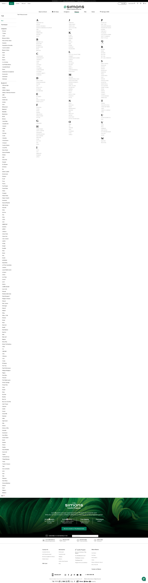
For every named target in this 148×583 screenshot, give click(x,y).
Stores (11, 3)
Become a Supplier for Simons (48, 556)
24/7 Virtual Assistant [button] (46, 554)
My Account (61, 552)
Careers (17, 3)
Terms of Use (59, 578)
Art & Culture (94, 557)
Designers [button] (66, 11)
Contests (79, 557)
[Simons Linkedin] (80, 575)
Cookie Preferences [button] (71, 578)
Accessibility (64, 578)
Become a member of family (74, 528)
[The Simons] (74, 505)
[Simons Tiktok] (71, 575)
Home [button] (93, 11)
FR (81, 578)
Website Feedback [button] (52, 578)
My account (131, 3)
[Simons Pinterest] (74, 575)
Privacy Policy (78, 578)
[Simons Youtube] (77, 575)
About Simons (95, 549)
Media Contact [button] (45, 559)
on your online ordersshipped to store (67, 521)
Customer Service (46, 552)
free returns (80, 1)
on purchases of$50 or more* (84, 521)
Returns (60, 559)
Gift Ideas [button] (56, 11)
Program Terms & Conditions (81, 562)
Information (62, 549)
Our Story (94, 555)
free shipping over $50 (69, 1)
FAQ (60, 563)
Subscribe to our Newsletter (58, 535)
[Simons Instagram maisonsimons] (65, 575)
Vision (29, 3)
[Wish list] (138, 3)
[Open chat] (144, 579)
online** (100, 520)
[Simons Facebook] (68, 575)
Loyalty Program (74, 508)
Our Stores (94, 553)
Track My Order (62, 554)
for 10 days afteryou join (49, 521)
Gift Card (44, 563)
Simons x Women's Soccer (97, 562)
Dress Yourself (95, 564)
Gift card (23, 3)
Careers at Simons (96, 569)
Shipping (60, 556)
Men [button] (85, 11)
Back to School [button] (43, 11)
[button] (122, 4)
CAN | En (4, 3)
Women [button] (77, 11)
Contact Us (45, 549)
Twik (2, 16)
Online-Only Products (63, 561)
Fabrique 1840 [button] (105, 11)
